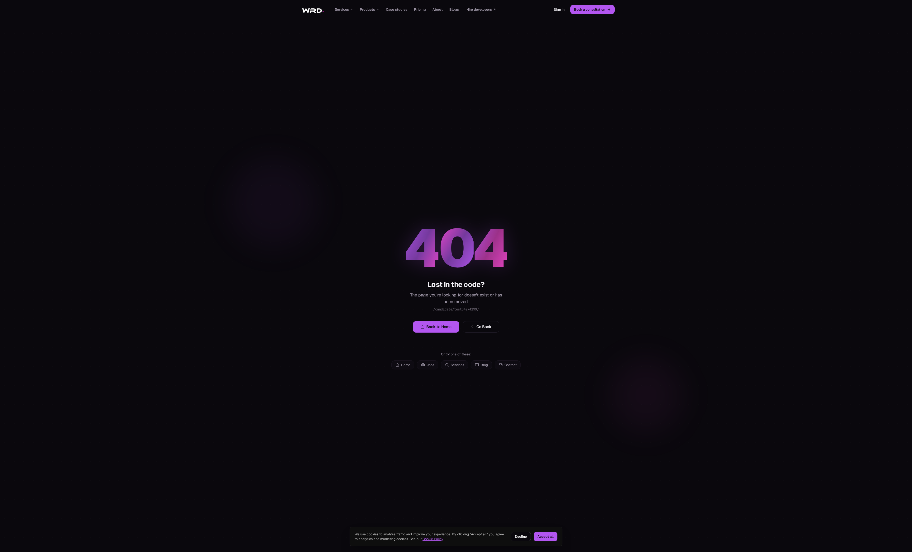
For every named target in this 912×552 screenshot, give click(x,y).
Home (405, 365)
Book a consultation (589, 9)
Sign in (559, 9)
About (437, 9)
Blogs (454, 9)
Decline (521, 536)
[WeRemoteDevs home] (312, 9)
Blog (484, 365)
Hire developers (479, 9)
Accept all (545, 536)
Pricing (420, 9)
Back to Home (438, 326)
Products (367, 9)
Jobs (430, 365)
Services (342, 9)
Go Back (483, 326)
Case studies (396, 9)
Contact (510, 365)
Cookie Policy (433, 539)
